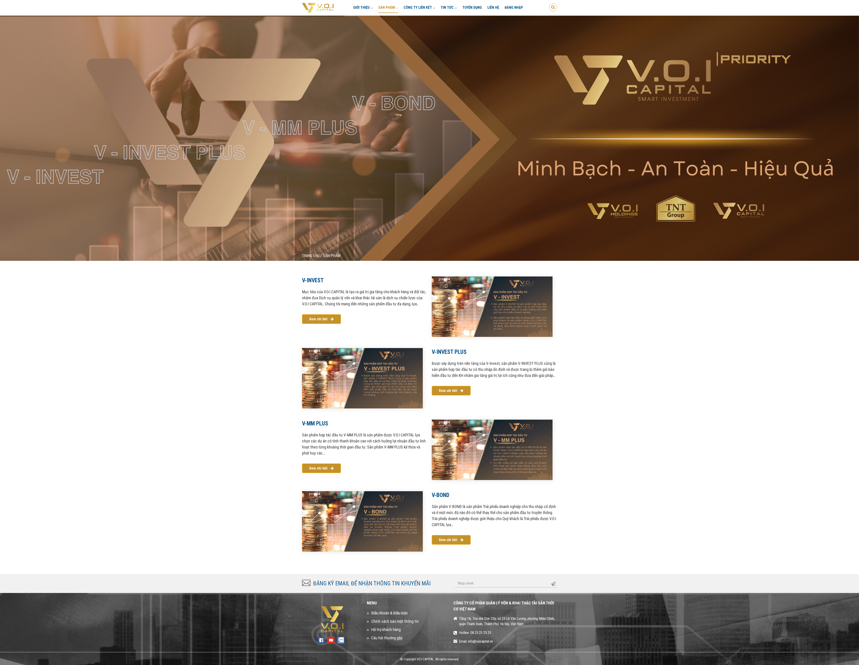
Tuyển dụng (472, 7)
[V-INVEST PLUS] (362, 377)
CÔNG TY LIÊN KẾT (418, 7)
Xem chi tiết (318, 319)
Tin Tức (447, 7)
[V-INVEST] (492, 306)
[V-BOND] (362, 520)
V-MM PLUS (315, 423)
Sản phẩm (386, 7)
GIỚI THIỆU (361, 7)
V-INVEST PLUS (449, 352)
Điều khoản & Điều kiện (389, 613)
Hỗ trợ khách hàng (386, 629)
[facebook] (321, 639)
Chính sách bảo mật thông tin (395, 621)
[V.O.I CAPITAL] (318, 7)
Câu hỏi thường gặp (387, 637)
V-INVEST (313, 280)
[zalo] (341, 639)
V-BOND (440, 495)
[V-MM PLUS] (492, 449)
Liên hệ (493, 7)
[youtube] (331, 639)
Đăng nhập (514, 7)
